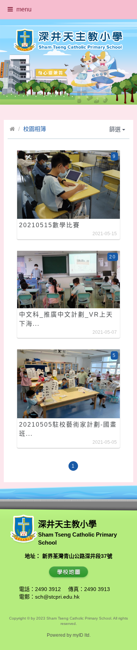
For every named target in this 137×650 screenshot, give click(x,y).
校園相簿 (34, 129)
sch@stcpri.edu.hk (57, 597)
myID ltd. (82, 635)
